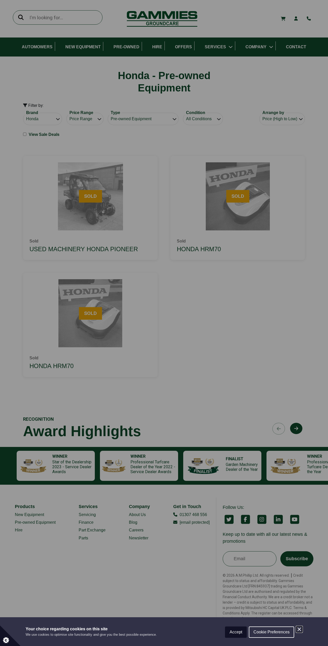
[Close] (299, 629)
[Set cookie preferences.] (10, 635)
